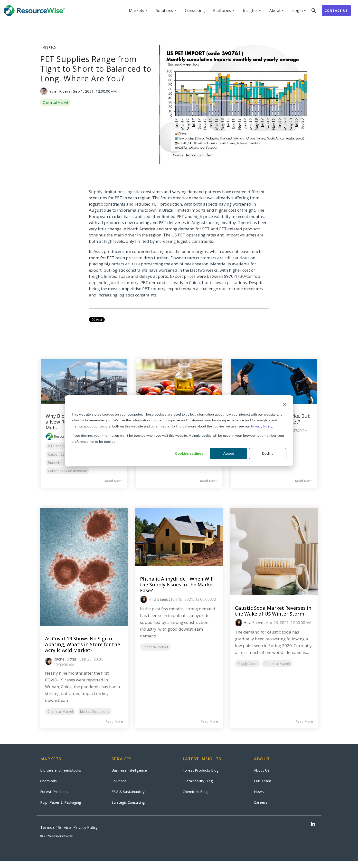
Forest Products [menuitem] (54, 791)
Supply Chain (247, 663)
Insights (250, 10)
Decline (267, 453)
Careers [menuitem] (260, 802)
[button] (313, 824)
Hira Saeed (158, 599)
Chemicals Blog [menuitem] (195, 791)
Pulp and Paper (59, 446)
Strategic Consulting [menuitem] (128, 802)
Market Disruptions (94, 711)
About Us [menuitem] (262, 770)
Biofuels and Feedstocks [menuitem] (60, 770)
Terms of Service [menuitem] (55, 827)
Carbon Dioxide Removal (67, 471)
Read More (113, 481)
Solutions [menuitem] (119, 780)
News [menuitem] (259, 791)
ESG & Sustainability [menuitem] (128, 791)
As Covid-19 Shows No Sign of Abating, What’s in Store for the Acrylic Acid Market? (82, 644)
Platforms (222, 10)
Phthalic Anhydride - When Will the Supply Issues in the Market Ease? (177, 584)
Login (297, 10)
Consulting (195, 10)
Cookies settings (189, 453)
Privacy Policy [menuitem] (85, 827)
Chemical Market (55, 102)
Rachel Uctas (65, 659)
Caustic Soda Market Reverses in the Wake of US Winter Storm (273, 611)
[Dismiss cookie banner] (284, 405)
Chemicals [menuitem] (48, 780)
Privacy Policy (261, 426)
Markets (136, 10)
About (275, 10)
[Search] (314, 10)
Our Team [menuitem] (262, 780)
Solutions (164, 10)
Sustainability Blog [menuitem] (198, 780)
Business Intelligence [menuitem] (129, 770)
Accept (228, 453)
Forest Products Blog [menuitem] (201, 770)
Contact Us (336, 10)
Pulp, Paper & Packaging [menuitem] (60, 802)
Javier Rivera (59, 91)
